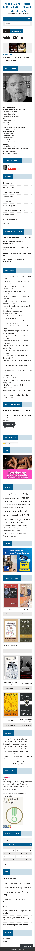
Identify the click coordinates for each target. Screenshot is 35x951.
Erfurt (5, 501)
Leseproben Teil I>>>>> (11, 111)
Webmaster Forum (9, 789)
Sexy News (6, 224)
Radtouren (5, 528)
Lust (29, 519)
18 (9, 856)
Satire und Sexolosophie (10, 219)
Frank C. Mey (24, 515)
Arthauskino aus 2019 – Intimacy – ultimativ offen (17, 59)
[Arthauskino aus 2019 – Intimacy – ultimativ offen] (17, 51)
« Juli (4, 865)
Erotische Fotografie (9, 206)
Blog (25, 493)
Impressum (6, 906)
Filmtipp (5, 515)
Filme (15, 511)
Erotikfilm (25, 501)
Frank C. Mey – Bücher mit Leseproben (14, 210)
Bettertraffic (7, 796)
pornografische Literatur (9, 525)
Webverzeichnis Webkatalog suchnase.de (14, 793)
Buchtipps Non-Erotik (9, 188)
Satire (5, 533)
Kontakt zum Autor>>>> (11, 151)
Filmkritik (23, 511)
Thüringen (19, 533)
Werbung (6, 536)
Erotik (11, 501)
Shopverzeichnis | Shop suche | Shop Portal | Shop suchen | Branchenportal (17, 784)
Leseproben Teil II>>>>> (11, 114)
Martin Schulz (6, 523)
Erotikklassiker (8, 54)
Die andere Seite (8, 197)
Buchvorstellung (15, 498)
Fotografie (13, 515)
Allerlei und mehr (8, 183)
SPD (15, 533)
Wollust (13, 536)
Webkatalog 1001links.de (11, 782)
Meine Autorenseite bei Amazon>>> (15, 149)
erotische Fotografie (8, 508)
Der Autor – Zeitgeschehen (11, 192)
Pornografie (27, 523)
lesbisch (11, 519)
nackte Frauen (13, 523)
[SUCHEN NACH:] (17, 23)
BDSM (21, 494)
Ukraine (24, 533)
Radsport (19, 525)
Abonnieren (9, 424)
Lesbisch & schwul (8, 215)
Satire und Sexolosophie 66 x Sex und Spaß (15, 924)
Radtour (24, 525)
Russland (26, 531)
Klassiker (5, 519)
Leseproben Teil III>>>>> (11, 116)
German (7, 443)
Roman (22, 531)
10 (4, 853)
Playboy (20, 522)
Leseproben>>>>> (9, 121)
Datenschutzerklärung (10, 153)
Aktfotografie (8, 494)
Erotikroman (26, 504)
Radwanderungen (14, 528)
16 (30, 853)
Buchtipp (6, 498)
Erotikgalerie (7, 504)
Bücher (25, 498)
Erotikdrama (17, 502)
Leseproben (21, 519)
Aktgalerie (16, 494)
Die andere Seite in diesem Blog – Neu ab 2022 (17, 888)
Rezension (16, 531)
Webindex (6, 779)
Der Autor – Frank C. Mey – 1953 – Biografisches (17, 883)
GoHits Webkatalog (21, 787)
